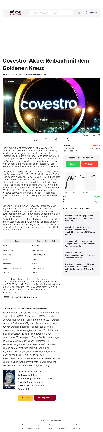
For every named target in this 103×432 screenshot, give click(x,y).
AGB (66, 425)
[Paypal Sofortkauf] (25, 398)
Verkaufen (89, 164)
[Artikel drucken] (46, 140)
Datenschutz (52, 425)
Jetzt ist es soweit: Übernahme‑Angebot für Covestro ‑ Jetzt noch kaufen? (80, 255)
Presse (78, 425)
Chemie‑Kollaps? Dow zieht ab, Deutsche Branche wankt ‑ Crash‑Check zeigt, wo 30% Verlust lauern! (80, 231)
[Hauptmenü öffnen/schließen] (6, 12)
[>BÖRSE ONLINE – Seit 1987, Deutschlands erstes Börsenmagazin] (15, 13)
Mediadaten (77, 428)
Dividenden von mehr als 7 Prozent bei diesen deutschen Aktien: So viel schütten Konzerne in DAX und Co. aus (80, 268)
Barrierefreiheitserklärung (30, 425)
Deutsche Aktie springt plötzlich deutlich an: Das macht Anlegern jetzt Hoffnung (81, 218)
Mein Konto (93, 12)
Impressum (62, 428)
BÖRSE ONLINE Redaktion (26, 297)
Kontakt (49, 428)
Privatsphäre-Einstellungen (31, 428)
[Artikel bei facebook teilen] (57, 140)
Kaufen (73, 164)
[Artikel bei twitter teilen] (67, 140)
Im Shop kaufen (45, 398)
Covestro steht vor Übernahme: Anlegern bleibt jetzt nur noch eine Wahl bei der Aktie (80, 243)
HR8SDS (35, 246)
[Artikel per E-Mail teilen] (35, 140)
